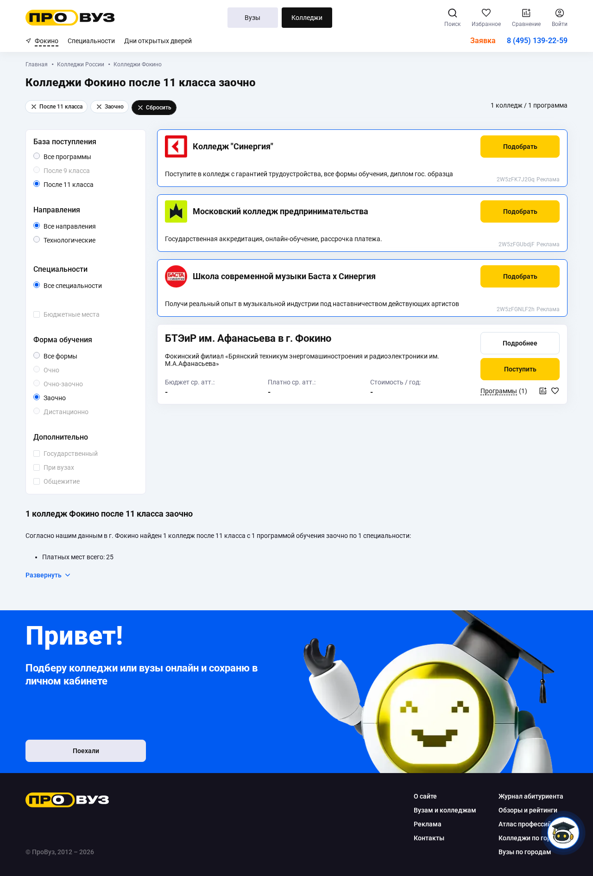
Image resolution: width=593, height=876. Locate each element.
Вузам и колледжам (445, 810)
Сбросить (158, 107)
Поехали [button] (86, 751)
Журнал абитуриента (530, 796)
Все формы (71, 356)
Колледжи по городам (533, 838)
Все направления (89, 226)
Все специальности (89, 286)
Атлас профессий (524, 824)
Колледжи (306, 17)
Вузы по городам (524, 852)
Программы (498, 391)
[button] (520, 146)
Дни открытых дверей (158, 41)
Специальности (91, 41)
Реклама (548, 179)
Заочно (66, 398)
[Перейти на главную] (70, 18)
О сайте (425, 796)
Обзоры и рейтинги (527, 810)
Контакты (429, 838)
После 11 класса (79, 185)
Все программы (85, 157)
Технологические (89, 240)
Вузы (252, 17)
